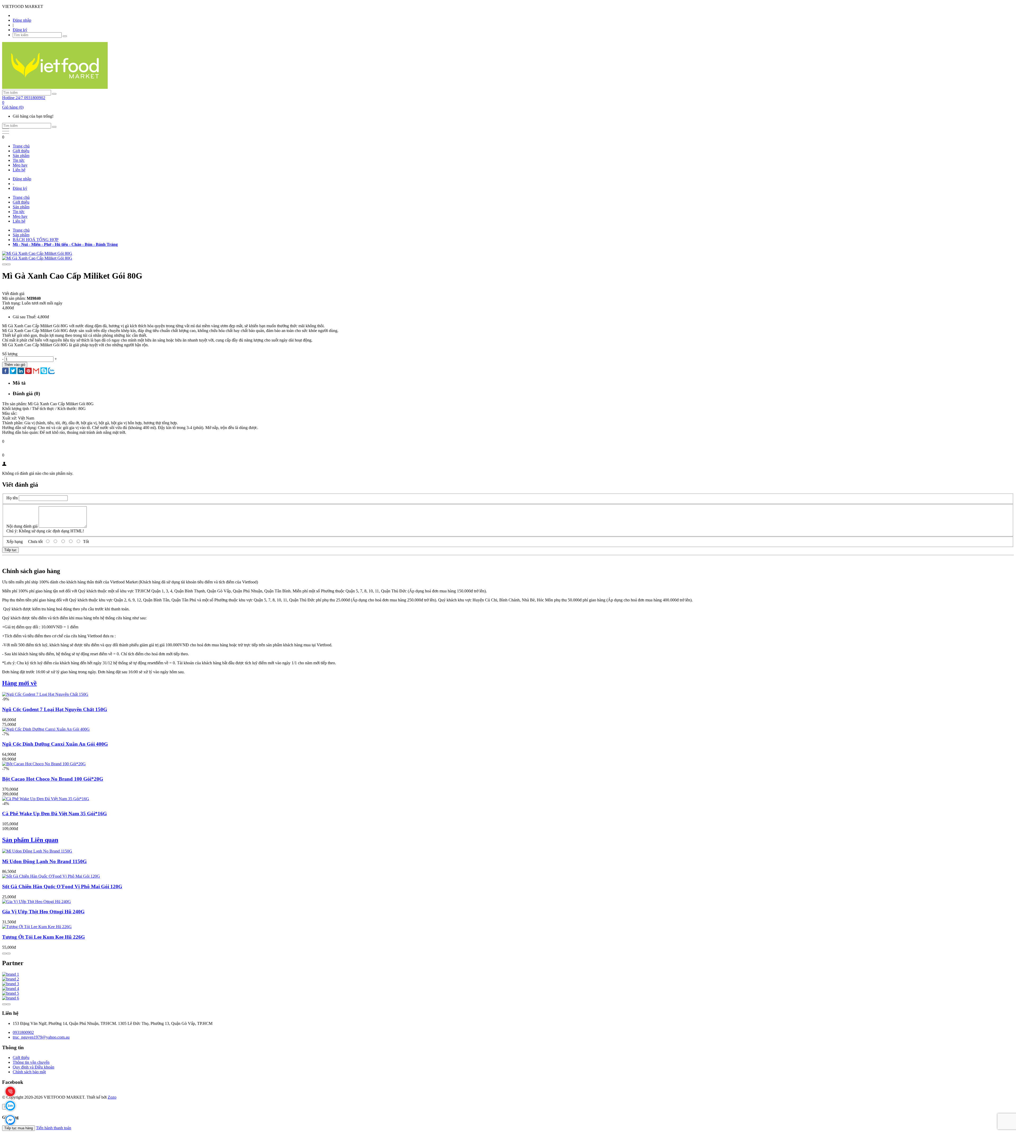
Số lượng (9, 354)
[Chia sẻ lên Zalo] (51, 371)
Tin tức (19, 160)
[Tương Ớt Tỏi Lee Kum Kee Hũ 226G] (37, 926)
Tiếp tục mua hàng (18, 1128)
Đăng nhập (22, 20)
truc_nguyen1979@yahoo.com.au (41, 1037)
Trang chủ (21, 146)
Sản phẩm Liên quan (30, 839)
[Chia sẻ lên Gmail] (36, 371)
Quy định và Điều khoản (33, 1067)
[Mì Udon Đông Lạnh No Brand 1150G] (37, 851)
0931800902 (23, 1032)
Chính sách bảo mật (29, 1072)
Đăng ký (20, 29)
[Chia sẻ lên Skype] (43, 371)
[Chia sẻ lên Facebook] (5, 371)
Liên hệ (19, 170)
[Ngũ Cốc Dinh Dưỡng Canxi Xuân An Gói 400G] (46, 729)
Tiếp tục (10, 550)
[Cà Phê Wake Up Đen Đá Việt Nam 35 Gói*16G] (45, 798)
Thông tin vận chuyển (31, 1062)
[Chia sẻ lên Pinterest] (28, 371)
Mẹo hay (20, 165)
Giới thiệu (21, 151)
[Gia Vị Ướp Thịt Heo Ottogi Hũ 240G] (36, 901)
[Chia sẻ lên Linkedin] (20, 371)
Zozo (112, 1097)
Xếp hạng (14, 541)
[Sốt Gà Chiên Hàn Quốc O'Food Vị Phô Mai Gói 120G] (51, 876)
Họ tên (12, 498)
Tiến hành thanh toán (53, 1128)
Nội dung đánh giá (22, 526)
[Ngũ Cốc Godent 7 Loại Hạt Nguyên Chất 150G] (45, 694)
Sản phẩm (21, 155)
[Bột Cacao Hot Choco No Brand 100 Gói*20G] (44, 764)
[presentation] (4, 264)
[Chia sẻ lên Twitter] (13, 371)
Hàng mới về (19, 683)
